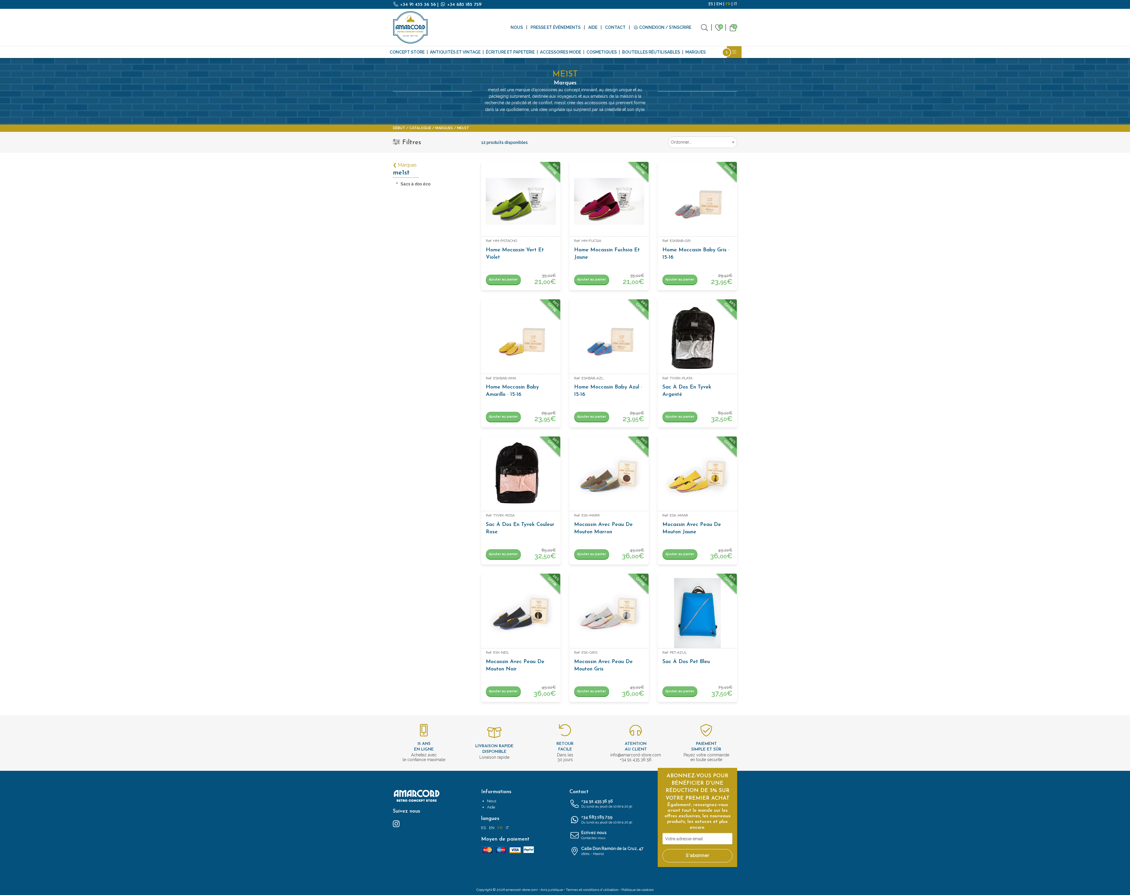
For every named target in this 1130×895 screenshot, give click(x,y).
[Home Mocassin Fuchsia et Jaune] (609, 201)
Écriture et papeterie (510, 52)
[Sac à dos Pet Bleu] (697, 613)
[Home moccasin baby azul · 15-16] (609, 339)
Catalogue (420, 128)
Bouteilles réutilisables (651, 52)
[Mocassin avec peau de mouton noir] (521, 613)
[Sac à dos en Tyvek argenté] (697, 339)
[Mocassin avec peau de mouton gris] (609, 613)
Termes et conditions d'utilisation (592, 890)
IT (735, 4)
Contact (615, 27)
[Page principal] (410, 27)
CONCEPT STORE (407, 52)
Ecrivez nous (593, 835)
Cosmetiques (601, 52)
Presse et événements (556, 27)
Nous (517, 27)
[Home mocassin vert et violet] (521, 201)
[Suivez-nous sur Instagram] (396, 823)
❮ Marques (405, 165)
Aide (592, 27)
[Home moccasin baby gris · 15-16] (697, 201)
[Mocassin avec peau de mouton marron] (609, 476)
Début (399, 128)
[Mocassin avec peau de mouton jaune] (697, 476)
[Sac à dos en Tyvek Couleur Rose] (521, 476)
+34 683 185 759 (463, 4)
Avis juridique (552, 890)
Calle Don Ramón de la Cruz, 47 (612, 851)
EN (719, 4)
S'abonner (697, 855)
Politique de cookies (638, 890)
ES (710, 4)
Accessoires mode (560, 52)
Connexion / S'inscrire (664, 27)
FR (727, 4)
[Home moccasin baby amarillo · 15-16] (521, 339)
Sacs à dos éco (416, 184)
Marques (695, 52)
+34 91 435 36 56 (418, 4)
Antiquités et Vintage (455, 52)
